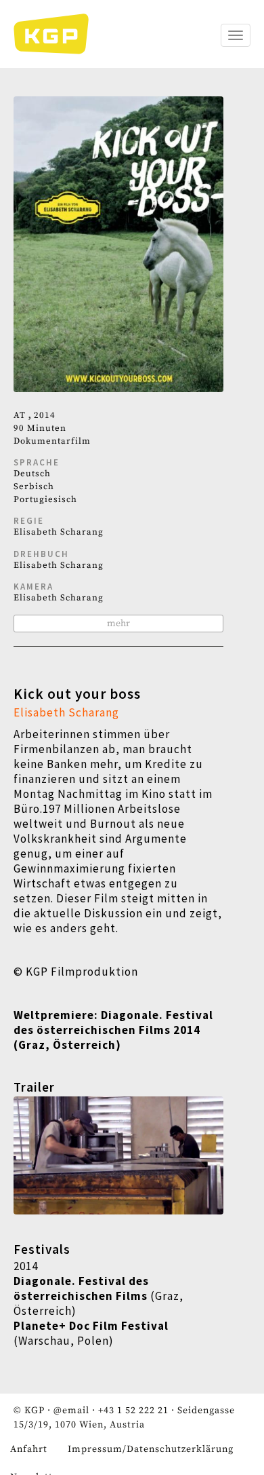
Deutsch (32, 473)
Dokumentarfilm (52, 441)
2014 (45, 415)
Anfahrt (28, 1449)
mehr (118, 623)
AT (20, 415)
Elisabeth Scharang (59, 531)
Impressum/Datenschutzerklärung (151, 1449)
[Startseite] (58, 34)
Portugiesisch (45, 499)
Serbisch (34, 486)
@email (71, 1410)
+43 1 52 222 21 (133, 1410)
